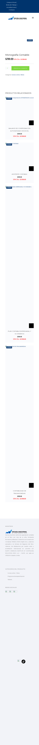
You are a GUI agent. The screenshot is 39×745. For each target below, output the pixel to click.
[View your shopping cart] (29, 18)
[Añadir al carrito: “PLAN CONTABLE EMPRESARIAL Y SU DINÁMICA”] (31, 325)
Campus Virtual (11, 2)
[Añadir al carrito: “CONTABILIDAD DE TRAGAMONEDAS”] (31, 485)
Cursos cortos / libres (18, 74)
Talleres (10, 579)
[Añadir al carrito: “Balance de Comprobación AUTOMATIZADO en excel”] (31, 122)
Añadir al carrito (20, 68)
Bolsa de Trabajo (11, 5)
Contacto (12, 10)
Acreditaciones (11, 7)
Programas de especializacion (16, 576)
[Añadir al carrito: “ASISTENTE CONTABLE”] (31, 168)
